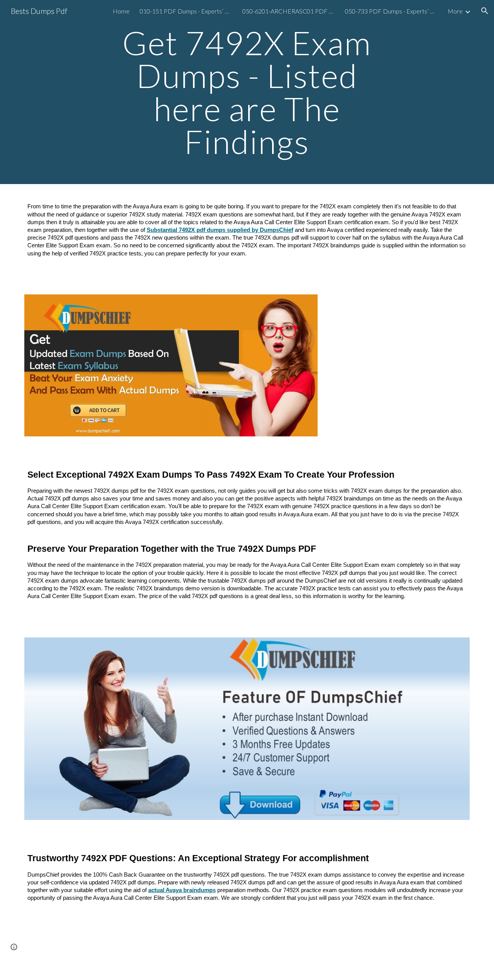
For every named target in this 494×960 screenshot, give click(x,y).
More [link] (455, 11)
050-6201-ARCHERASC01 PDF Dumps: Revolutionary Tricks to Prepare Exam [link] (288, 11)
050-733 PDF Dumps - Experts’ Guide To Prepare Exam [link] (391, 11)
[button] (484, 11)
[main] (247, 92)
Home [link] (121, 11)
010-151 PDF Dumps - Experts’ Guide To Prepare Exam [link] (186, 11)
